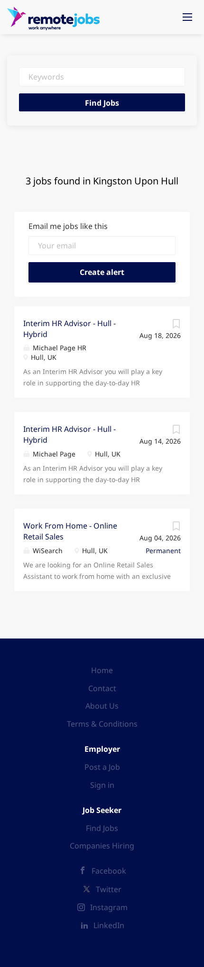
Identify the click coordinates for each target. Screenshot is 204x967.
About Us (102, 706)
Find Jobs (102, 103)
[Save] (176, 325)
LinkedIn (108, 925)
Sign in (102, 785)
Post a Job (102, 767)
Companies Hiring (102, 845)
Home (102, 670)
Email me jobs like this (68, 226)
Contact (102, 688)
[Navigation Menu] (187, 17)
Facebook (109, 871)
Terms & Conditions (102, 724)
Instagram (109, 907)
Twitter (108, 889)
